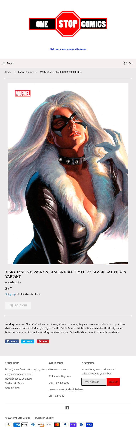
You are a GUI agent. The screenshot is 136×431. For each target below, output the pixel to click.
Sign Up (113, 382)
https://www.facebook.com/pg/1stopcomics (30, 369)
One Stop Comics (21, 418)
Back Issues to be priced (18, 378)
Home (8, 72)
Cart (130, 63)
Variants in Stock (14, 383)
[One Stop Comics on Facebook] (67, 408)
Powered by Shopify (43, 418)
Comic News (12, 387)
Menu (10, 63)
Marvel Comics (25, 72)
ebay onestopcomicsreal (18, 374)
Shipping (10, 294)
